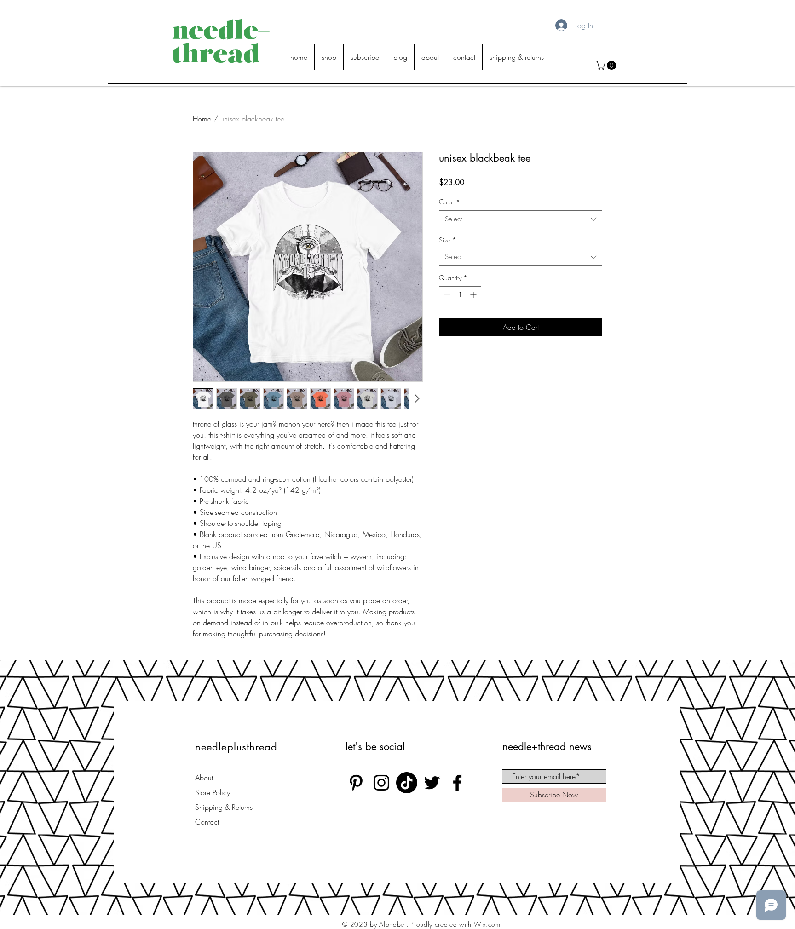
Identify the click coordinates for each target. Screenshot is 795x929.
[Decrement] (446, 295)
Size (447, 240)
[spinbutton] (460, 295)
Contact (207, 822)
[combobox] (520, 219)
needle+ (221, 32)
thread (216, 56)
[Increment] (474, 295)
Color (449, 201)
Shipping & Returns (224, 807)
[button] (607, 65)
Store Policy (212, 792)
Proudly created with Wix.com (455, 924)
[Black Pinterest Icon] (356, 782)
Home (202, 119)
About (204, 778)
